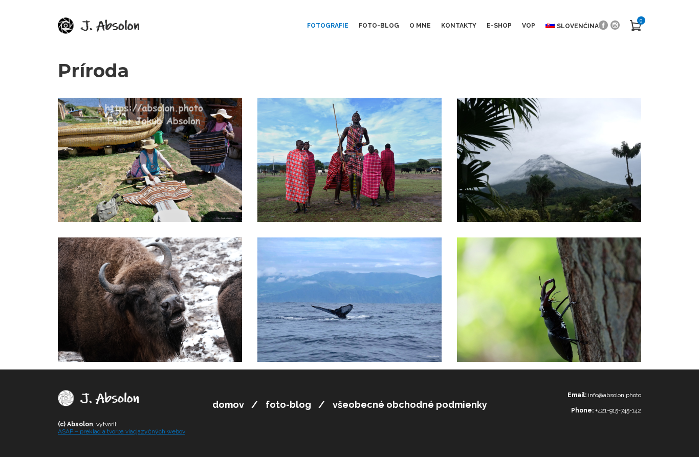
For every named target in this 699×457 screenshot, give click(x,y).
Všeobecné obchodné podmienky (410, 404)
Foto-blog (379, 25)
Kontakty (458, 25)
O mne (420, 25)
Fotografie (327, 25)
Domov (228, 404)
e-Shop (499, 25)
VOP (528, 25)
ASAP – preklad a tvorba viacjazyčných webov (121, 431)
